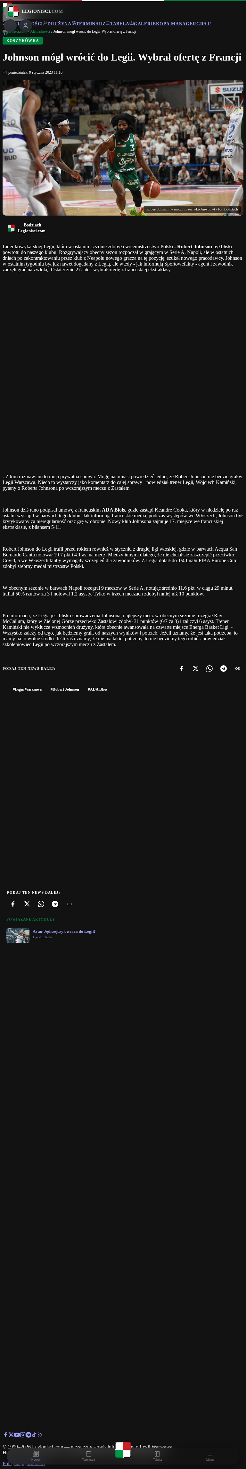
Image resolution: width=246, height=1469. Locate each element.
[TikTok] (34, 1436)
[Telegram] (223, 668)
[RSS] (40, 1436)
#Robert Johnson (65, 689)
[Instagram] (23, 1436)
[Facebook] (181, 668)
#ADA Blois (97, 689)
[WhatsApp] (209, 668)
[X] (195, 668)
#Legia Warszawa (27, 689)
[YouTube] (17, 1436)
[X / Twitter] (11, 1436)
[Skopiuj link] (237, 668)
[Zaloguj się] (5, 36)
